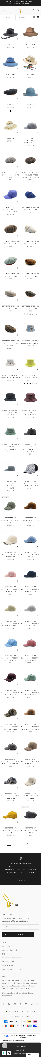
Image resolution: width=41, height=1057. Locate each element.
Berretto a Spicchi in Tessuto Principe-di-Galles (10, 175)
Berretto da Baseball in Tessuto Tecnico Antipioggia (10, 761)
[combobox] (32, 1055)
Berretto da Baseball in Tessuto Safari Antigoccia (30, 727)
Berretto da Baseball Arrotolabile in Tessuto (10, 484)
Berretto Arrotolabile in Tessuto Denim (10, 209)
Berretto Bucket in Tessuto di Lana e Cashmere (10, 412)
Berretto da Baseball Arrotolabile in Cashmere (30, 448)
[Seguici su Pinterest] (26, 1004)
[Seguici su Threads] (20, 1004)
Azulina (30, 105)
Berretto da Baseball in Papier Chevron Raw (10, 554)
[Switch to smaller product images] (38, 17)
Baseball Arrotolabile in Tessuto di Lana (30, 140)
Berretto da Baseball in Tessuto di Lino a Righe (30, 623)
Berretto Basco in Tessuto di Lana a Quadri (10, 343)
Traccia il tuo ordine (12, 969)
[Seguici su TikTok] (32, 1004)
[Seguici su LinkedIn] (37, 1004)
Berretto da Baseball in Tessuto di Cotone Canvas (10, 623)
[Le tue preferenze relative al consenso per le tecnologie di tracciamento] (4, 1053)
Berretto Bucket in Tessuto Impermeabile (30, 412)
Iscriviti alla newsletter (18, 934)
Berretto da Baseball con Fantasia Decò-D (30, 483)
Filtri (7, 17)
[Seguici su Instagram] (15, 1004)
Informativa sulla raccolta (13, 1041)
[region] (20, 867)
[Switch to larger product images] (34, 17)
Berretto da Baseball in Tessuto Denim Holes (10, 589)
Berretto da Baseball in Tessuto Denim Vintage (30, 589)
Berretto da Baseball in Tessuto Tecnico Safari (30, 761)
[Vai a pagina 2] (32, 843)
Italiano (29, 1011)
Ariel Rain (30, 45)
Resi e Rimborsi (9, 950)
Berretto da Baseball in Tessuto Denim (30, 554)
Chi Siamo (6, 946)
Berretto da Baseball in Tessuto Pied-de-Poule (10, 727)
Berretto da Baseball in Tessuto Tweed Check (10, 796)
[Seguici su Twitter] (9, 1004)
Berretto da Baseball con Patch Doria (10, 520)
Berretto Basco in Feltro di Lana (30, 208)
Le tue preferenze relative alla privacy (23, 1036)
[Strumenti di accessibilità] (9, 1053)
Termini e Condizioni (12, 958)
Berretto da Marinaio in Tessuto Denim (30, 830)
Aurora (10, 105)
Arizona (30, 75)
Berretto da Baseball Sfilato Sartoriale (10, 830)
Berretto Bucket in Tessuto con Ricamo (30, 342)
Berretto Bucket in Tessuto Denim (30, 376)
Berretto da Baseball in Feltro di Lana (30, 520)
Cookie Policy (8, 966)
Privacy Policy (9, 962)
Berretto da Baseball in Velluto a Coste (30, 796)
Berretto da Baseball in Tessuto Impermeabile (10, 658)
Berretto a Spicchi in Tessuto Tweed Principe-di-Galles (30, 175)
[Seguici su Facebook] (3, 1004)
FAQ (3, 954)
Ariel (10, 45)
